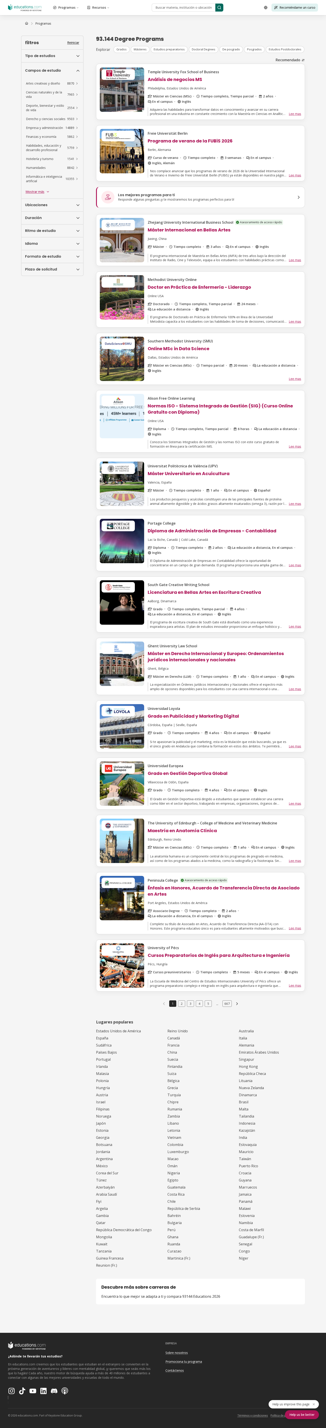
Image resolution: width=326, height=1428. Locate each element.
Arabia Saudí (106, 1194)
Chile (171, 1201)
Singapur (246, 1059)
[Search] (219, 8)
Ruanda (173, 1244)
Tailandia (246, 1116)
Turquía (174, 1094)
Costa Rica (176, 1194)
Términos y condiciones (252, 1415)
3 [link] (190, 1003)
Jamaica (245, 1194)
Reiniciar (73, 42)
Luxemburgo (178, 1151)
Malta (243, 1109)
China (172, 1052)
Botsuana (104, 1144)
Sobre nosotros (176, 1353)
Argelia (102, 1208)
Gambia (102, 1215)
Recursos (99, 7)
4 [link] (199, 1003)
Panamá (245, 1201)
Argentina (104, 1158)
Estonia (102, 1130)
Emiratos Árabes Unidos (259, 1052)
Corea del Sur (107, 1173)
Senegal (245, 1244)
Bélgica (173, 1080)
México (102, 1165)
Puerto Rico (248, 1165)
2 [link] (182, 1003)
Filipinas (103, 1109)
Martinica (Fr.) (178, 1258)
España (102, 1038)
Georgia (102, 1137)
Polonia (102, 1080)
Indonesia (247, 1123)
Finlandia (174, 1066)
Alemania (246, 1045)
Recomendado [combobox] (288, 59)
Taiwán (245, 1158)
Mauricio (246, 1151)
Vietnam (174, 1137)
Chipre (173, 1102)
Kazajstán (247, 1130)
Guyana (245, 1180)
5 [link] (208, 1003)
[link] (43, 23)
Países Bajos (106, 1052)
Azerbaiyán (105, 1187)
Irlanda (102, 1066)
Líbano (173, 1123)
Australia (246, 1031)
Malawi (245, 1208)
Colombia (175, 1144)
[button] (52, 83)
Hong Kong (248, 1066)
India (243, 1137)
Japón (101, 1123)
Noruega (103, 1116)
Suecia (172, 1059)
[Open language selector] (266, 8)
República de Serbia (183, 1208)
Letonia (173, 1130)
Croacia (245, 1173)
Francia (173, 1045)
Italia (243, 1038)
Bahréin (174, 1215)
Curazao (174, 1251)
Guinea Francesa (110, 1258)
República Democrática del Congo (124, 1229)
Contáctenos (174, 1370)
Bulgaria (174, 1222)
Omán (172, 1165)
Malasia (102, 1073)
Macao (173, 1158)
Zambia (173, 1116)
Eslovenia (247, 1215)
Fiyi (98, 1201)
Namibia (246, 1222)
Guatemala (176, 1187)
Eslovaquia (248, 1144)
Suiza (171, 1073)
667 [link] (227, 1003)
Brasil (243, 1102)
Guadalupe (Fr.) (251, 1236)
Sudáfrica (104, 1045)
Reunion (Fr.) (106, 1265)
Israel (100, 1102)
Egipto (172, 1180)
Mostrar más (35, 192)
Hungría (103, 1087)
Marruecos (248, 1187)
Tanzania (104, 1251)
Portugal (103, 1059)
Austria (102, 1094)
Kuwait (101, 1244)
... (217, 1003)
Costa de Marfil (251, 1229)
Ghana (172, 1236)
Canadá (173, 1038)
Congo (244, 1251)
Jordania (103, 1151)
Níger (243, 1258)
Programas (66, 7)
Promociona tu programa (183, 1361)
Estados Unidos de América (118, 1031)
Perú (171, 1229)
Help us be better (301, 1414)
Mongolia (104, 1236)
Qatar (101, 1222)
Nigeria (173, 1173)
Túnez (101, 1180)
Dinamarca (248, 1094)
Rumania (174, 1109)
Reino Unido (177, 1031)
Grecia (172, 1087)
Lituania (245, 1080)
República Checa (252, 1073)
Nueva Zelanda (251, 1087)
